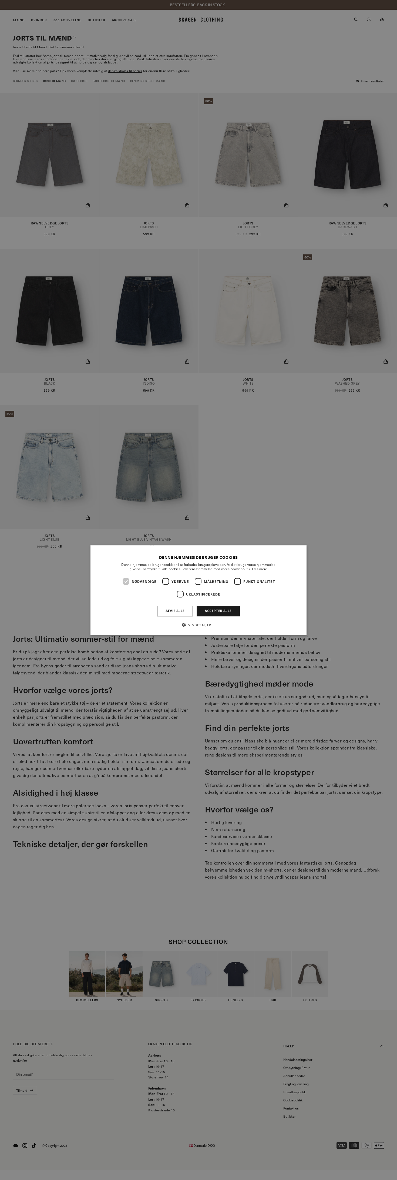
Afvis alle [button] (175, 611)
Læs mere (259, 568)
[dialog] (198, 590)
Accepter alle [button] (218, 611)
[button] (198, 624)
